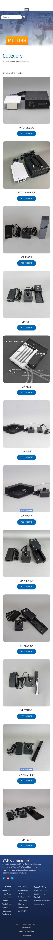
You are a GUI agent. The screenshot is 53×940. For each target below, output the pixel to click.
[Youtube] (8, 878)
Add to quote (26, 133)
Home (5, 61)
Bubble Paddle (15, 61)
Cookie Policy (26, 935)
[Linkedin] (3, 878)
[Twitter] (12, 878)
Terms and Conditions (26, 931)
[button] (27, 10)
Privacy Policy (26, 927)
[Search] (25, 17)
